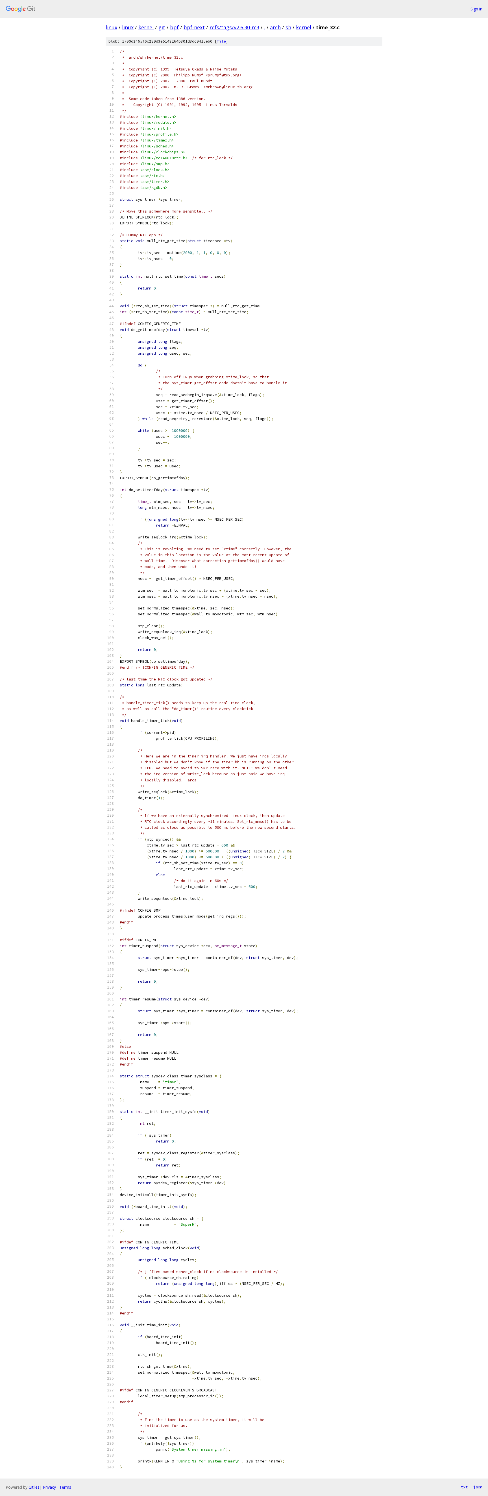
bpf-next (194, 27)
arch (275, 27)
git (161, 27)
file (221, 41)
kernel (146, 27)
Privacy (49, 1487)
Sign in (476, 9)
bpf (174, 27)
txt (464, 1487)
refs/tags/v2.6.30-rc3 (234, 27)
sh (288, 27)
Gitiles (34, 1487)
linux (111, 27)
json (477, 1487)
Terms (65, 1487)
